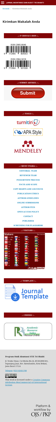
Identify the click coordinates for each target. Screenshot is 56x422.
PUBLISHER (28, 221)
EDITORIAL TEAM (28, 171)
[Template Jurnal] (27, 301)
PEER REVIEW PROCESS (28, 180)
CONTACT (28, 216)
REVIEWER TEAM (28, 175)
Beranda (6, 8)
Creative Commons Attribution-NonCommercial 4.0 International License (27, 382)
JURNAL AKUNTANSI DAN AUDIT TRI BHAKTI (25, 2)
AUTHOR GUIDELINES (28, 198)
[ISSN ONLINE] (17, 69)
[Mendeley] (28, 147)
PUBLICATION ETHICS (28, 193)
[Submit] (28, 100)
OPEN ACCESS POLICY (28, 211)
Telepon (9, 370)
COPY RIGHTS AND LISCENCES (28, 189)
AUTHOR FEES (28, 207)
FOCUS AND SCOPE (28, 184)
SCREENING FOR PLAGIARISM (28, 225)
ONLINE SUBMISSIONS (28, 202)
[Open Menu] (2, 2)
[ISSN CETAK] (17, 54)
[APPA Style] (28, 135)
